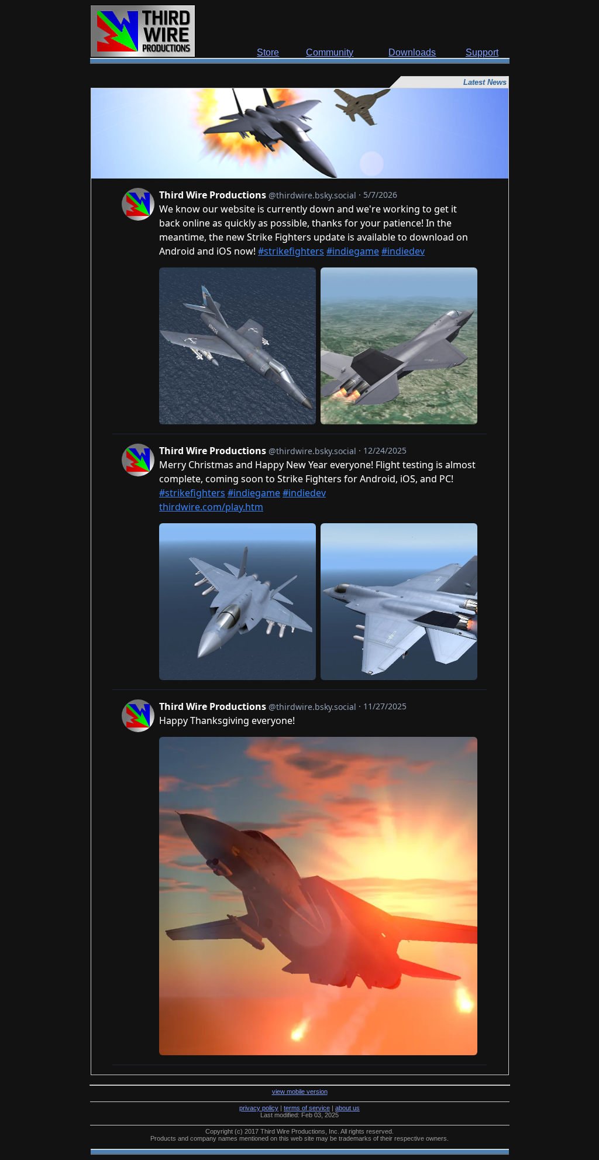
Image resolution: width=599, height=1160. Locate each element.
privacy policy (258, 1107)
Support (482, 52)
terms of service (307, 1107)
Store (268, 52)
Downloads (412, 52)
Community (329, 52)
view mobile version (300, 1091)
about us (347, 1107)
